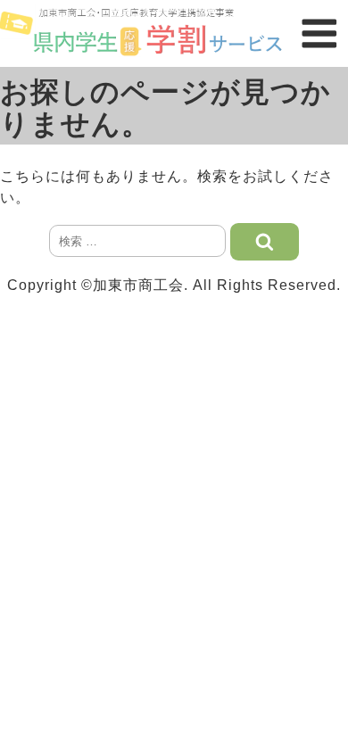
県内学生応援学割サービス (145, 33)
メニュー (319, 33)
